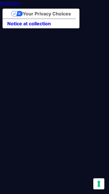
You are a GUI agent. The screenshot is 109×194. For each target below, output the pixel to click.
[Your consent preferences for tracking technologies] (98, 183)
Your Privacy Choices (47, 14)
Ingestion (10, 3)
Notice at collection (29, 23)
